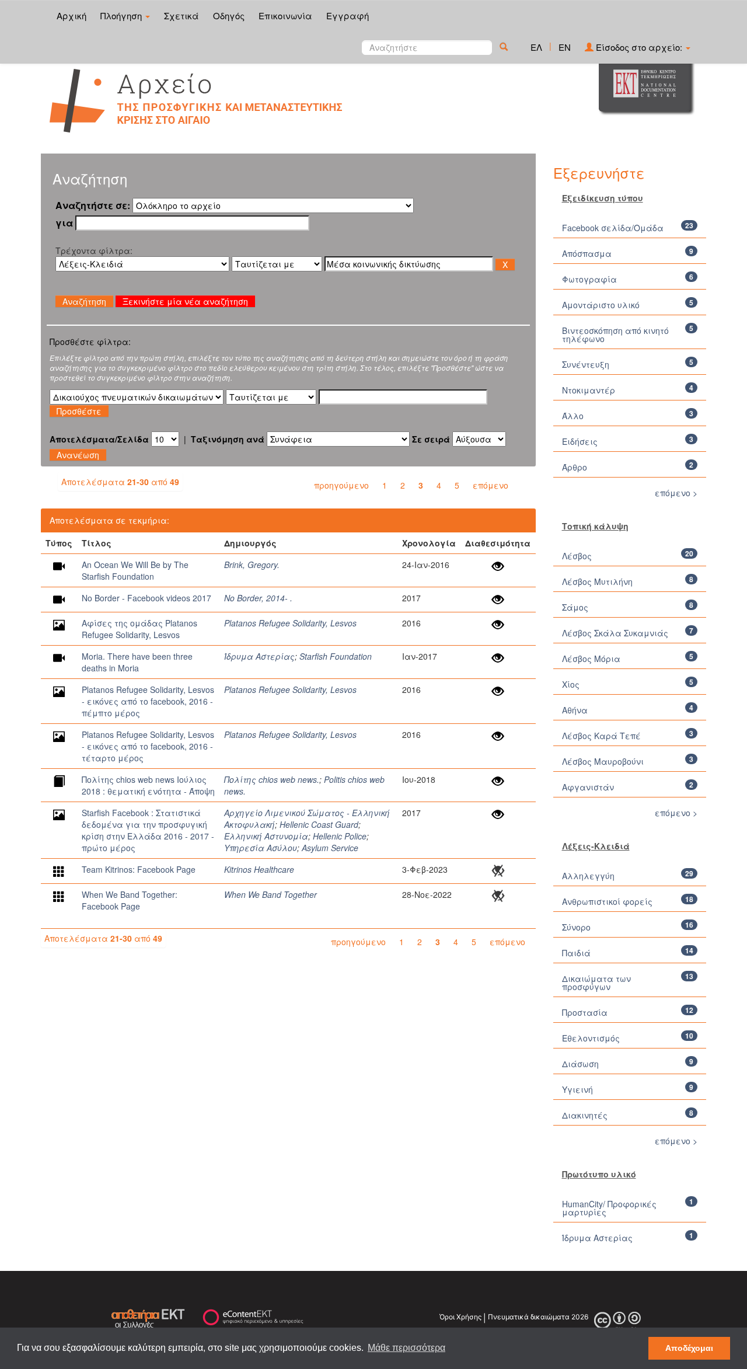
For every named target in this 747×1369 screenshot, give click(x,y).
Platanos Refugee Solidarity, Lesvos (290, 623)
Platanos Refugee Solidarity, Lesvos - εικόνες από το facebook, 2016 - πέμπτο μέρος (148, 701)
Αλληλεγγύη (588, 876)
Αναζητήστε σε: (92, 205)
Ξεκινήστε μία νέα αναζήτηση (185, 301)
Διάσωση (580, 1064)
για (64, 223)
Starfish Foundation (335, 656)
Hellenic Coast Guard (319, 824)
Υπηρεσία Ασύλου (260, 848)
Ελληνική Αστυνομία (266, 836)
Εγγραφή (347, 15)
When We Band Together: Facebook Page (129, 900)
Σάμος (575, 607)
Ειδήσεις (580, 441)
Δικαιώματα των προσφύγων (596, 982)
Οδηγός (229, 15)
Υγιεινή (577, 1089)
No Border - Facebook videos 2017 (146, 598)
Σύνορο (576, 927)
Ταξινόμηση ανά (227, 439)
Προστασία (585, 1012)
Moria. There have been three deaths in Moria (137, 662)
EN (564, 47)
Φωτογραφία (589, 279)
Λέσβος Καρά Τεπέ (601, 735)
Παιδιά (576, 953)
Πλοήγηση (122, 15)
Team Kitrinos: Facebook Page (139, 869)
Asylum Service (330, 848)
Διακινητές (585, 1115)
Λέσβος (577, 556)
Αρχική (71, 15)
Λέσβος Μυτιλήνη (597, 581)
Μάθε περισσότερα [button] (406, 1348)
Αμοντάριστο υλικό (601, 305)
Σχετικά (181, 15)
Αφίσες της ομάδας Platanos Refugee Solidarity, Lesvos (139, 628)
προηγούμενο (341, 485)
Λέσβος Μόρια (591, 658)
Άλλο (573, 416)
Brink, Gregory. (252, 564)
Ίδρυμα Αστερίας (259, 656)
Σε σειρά (431, 439)
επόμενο (490, 485)
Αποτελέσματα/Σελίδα (99, 439)
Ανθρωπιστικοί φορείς (607, 901)
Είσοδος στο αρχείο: (639, 47)
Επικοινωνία (285, 15)
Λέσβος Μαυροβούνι (603, 761)
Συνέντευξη (587, 364)
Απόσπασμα (587, 253)
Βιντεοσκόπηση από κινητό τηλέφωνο (615, 334)
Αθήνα (575, 710)
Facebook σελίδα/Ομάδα (613, 228)
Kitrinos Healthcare (259, 869)
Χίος (571, 684)
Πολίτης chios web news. (271, 779)
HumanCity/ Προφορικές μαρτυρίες (609, 1208)
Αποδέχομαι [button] (689, 1348)
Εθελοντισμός (591, 1038)
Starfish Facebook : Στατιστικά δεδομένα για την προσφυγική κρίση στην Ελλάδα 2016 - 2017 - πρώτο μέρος (148, 830)
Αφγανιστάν (588, 787)
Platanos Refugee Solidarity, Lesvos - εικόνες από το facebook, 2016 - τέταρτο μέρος (148, 746)
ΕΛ (536, 47)
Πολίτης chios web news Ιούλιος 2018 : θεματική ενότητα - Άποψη (148, 785)
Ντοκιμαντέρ (588, 390)
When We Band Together (270, 894)
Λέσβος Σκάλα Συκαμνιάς (615, 633)
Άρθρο (574, 467)
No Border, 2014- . (258, 598)
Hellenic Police (339, 836)
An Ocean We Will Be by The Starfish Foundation (135, 570)
